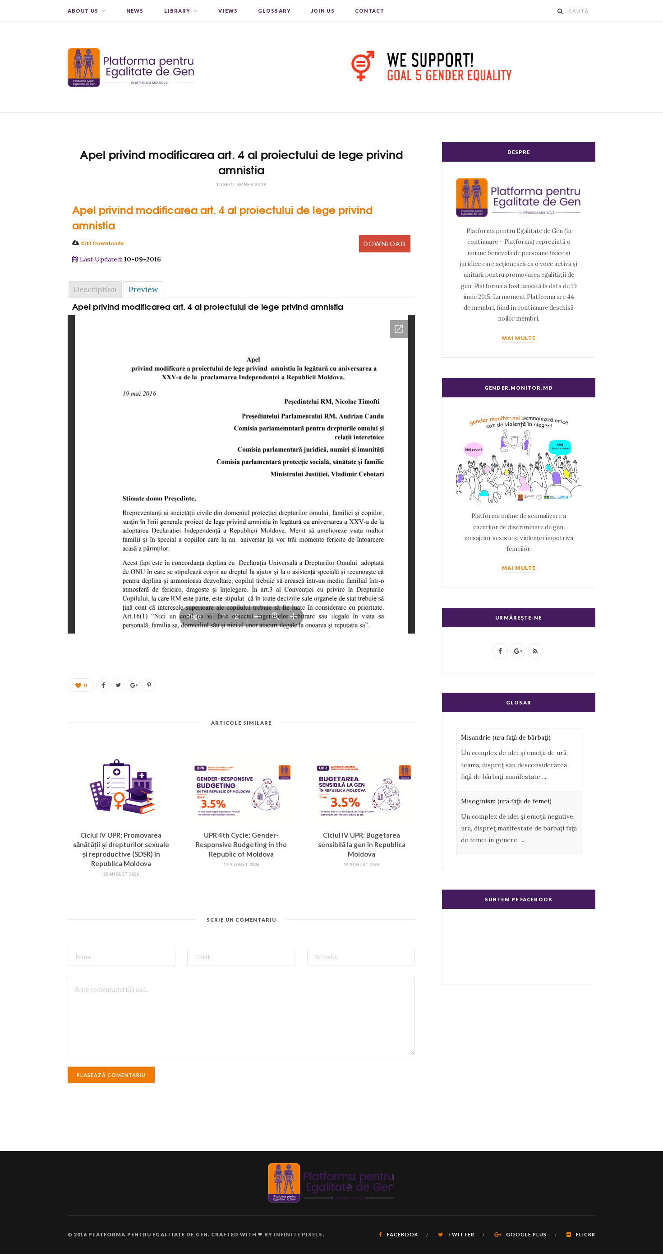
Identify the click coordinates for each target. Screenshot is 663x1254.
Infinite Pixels (298, 1234)
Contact (370, 11)
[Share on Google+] (133, 685)
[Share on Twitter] (118, 685)
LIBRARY (177, 11)
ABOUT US (83, 11)
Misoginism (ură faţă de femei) (506, 801)
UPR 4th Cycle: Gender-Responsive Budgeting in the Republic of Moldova (241, 844)
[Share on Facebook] (103, 685)
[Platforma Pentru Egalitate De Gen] (131, 67)
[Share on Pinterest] (149, 685)
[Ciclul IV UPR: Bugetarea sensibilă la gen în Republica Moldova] (361, 787)
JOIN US (323, 11)
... (544, 777)
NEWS (134, 11)
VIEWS (228, 11)
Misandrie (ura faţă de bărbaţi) (506, 737)
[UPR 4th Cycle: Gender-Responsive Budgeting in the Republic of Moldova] (241, 787)
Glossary (274, 11)
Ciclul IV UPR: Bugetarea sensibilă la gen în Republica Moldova (361, 844)
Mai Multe (518, 338)
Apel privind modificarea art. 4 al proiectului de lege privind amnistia (222, 217)
